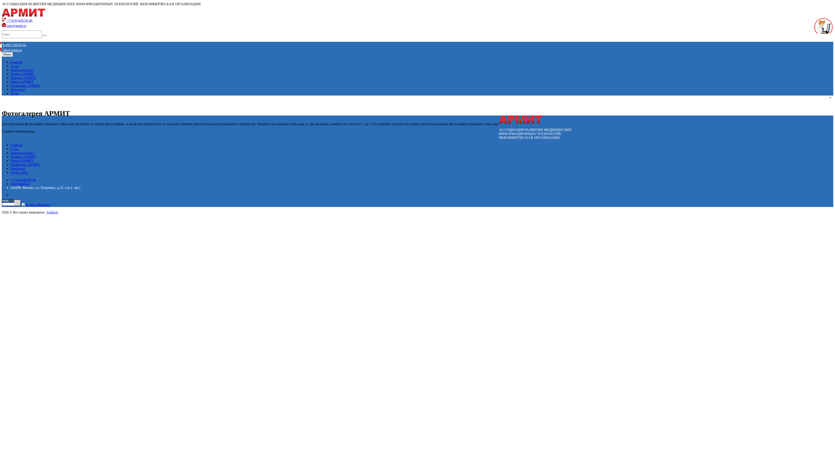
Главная (16, 62)
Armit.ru (52, 212)
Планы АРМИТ (22, 74)
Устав (14, 93)
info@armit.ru (16, 26)
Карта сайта (19, 172)
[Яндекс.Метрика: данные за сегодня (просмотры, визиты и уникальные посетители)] (36, 205)
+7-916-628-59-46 (19, 20)
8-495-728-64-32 (14, 45)
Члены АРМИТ (21, 82)
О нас (14, 66)
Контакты (17, 89)
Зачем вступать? (22, 70)
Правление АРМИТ (25, 85)
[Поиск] (44, 35)
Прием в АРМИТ (23, 78)
